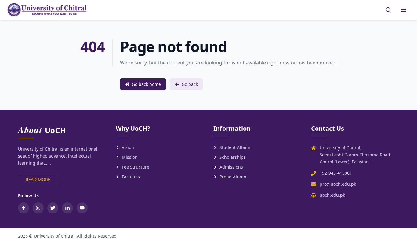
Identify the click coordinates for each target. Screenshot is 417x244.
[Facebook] (23, 207)
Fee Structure (135, 167)
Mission (130, 157)
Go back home (146, 84)
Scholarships (232, 157)
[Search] (388, 9)
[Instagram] (38, 207)
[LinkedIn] (67, 207)
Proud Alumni (233, 177)
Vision (128, 147)
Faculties (131, 177)
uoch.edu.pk (332, 195)
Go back (190, 84)
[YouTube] (82, 207)
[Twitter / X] (52, 207)
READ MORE (38, 179)
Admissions (231, 167)
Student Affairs (234, 147)
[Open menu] (403, 10)
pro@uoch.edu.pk (338, 184)
